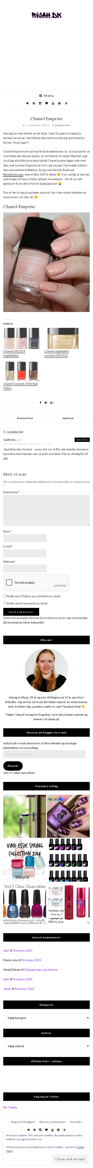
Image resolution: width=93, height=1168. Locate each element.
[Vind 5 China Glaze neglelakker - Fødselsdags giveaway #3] (24, 904)
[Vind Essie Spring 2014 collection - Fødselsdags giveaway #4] (24, 860)
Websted (9, 561)
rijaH (6, 950)
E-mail (8, 546)
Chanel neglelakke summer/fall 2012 (56, 353)
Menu (48, 95)
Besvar (82, 439)
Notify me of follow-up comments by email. (34, 596)
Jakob (7, 988)
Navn (7, 531)
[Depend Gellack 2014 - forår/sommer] (68, 860)
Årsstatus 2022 (22, 979)
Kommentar (11, 492)
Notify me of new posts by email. (27, 603)
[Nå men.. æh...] (24, 816)
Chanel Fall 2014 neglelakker (14, 353)
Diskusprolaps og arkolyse (41, 969)
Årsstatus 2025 (22, 950)
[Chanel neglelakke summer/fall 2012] (62, 338)
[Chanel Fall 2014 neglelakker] (21, 338)
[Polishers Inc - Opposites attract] (68, 816)
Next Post (68, 418)
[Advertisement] (46, 61)
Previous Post (25, 418)
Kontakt (76, 1121)
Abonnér (12, 766)
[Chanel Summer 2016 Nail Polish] (21, 371)
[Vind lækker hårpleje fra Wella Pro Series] (68, 904)
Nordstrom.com (13, 174)
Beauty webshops (53, 1121)
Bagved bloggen (23, 1121)
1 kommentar (61, 125)
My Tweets (10, 1107)
